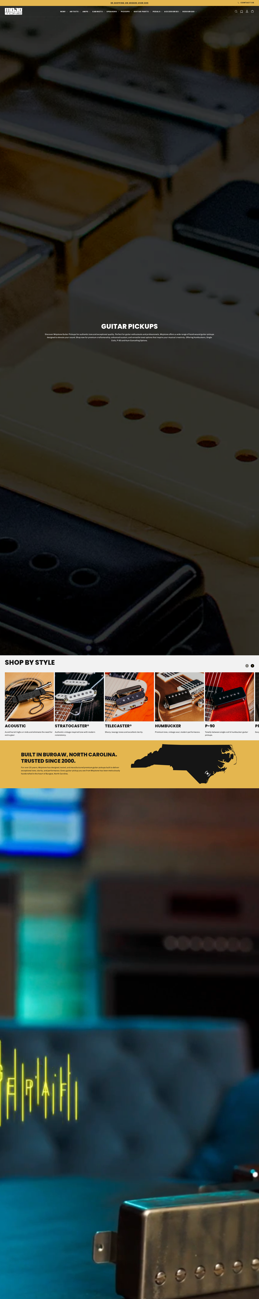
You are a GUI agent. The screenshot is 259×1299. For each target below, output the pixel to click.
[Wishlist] (241, 11)
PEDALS (156, 11)
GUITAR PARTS (141, 11)
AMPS (85, 11)
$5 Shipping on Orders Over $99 (129, 3)
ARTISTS (74, 11)
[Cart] (252, 11)
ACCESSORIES (171, 11)
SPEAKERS (112, 11)
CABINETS (97, 11)
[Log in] (247, 11)
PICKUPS (125, 11)
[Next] (252, 665)
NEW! (63, 11)
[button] (236, 11)
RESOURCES (189, 11)
